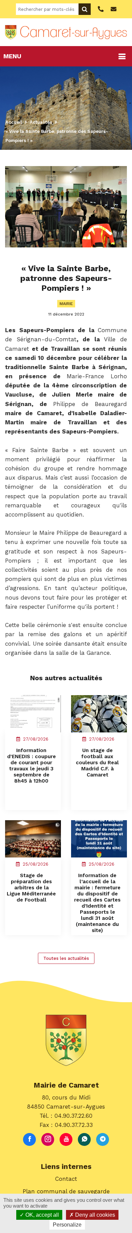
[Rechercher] (85, 9)
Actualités (41, 122)
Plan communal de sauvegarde (66, 1191)
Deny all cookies (94, 1215)
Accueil (13, 122)
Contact (66, 1178)
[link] (97, 376)
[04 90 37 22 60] (100, 9)
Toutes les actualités (66, 958)
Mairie (66, 303)
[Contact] (112, 9)
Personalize (67, 1225)
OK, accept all (41, 1215)
